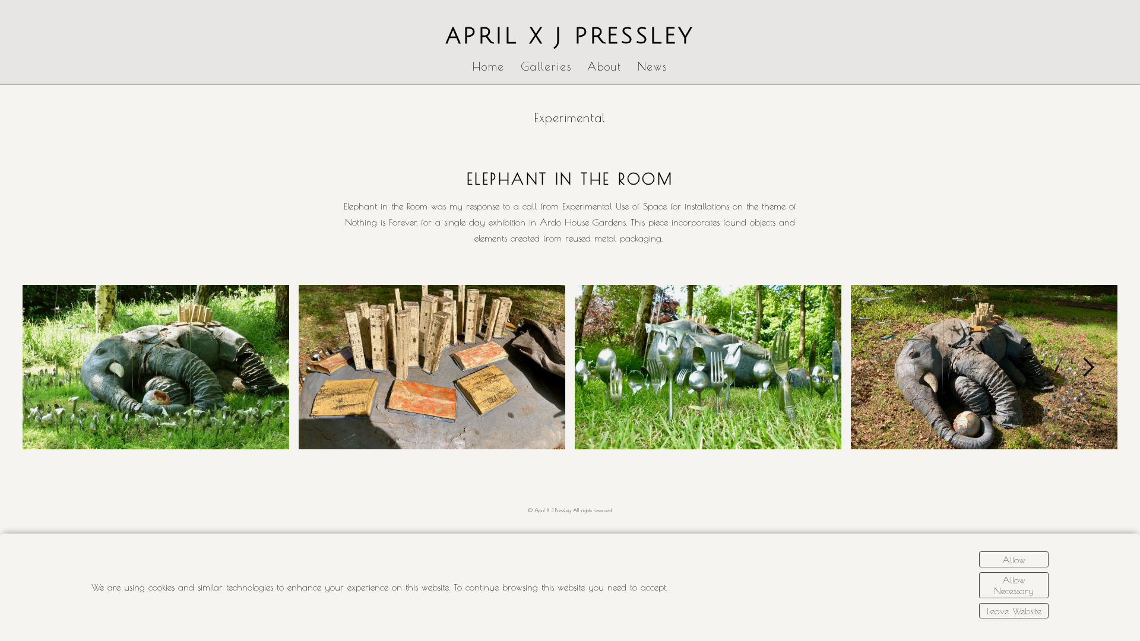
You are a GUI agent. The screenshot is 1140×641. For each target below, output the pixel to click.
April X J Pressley (570, 36)
